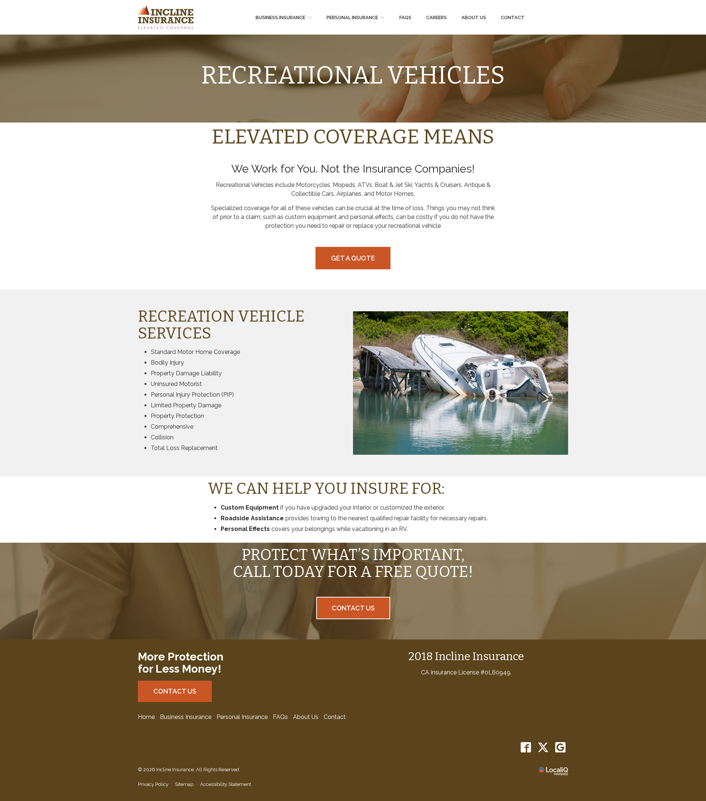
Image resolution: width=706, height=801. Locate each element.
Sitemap (184, 784)
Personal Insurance (352, 17)
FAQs (405, 17)
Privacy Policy (153, 784)
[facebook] (526, 747)
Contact (513, 17)
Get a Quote (353, 258)
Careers (436, 17)
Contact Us (353, 608)
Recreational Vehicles (353, 75)
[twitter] (543, 747)
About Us (473, 17)
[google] (560, 747)
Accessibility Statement (225, 784)
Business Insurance (280, 17)
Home (146, 716)
